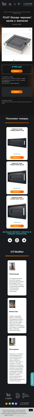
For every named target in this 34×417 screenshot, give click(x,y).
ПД (23, 397)
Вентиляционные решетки (24, 101)
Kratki (19, 13)
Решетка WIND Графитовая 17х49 (17, 129)
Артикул (15, 24)
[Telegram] (13, 403)
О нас (17, 393)
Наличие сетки (6, 78)
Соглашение (25, 396)
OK (31, 410)
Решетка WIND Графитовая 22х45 (17, 164)
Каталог (6, 11)
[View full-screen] (30, 30)
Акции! (17, 397)
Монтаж (18, 396)
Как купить (25, 394)
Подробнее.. (17, 157)
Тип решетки (5, 76)
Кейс (23, 393)
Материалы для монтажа (15, 11)
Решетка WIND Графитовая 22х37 (17, 198)
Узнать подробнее (19, 415)
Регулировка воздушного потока (11, 80)
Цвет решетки (6, 83)
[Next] (29, 44)
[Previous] (5, 44)
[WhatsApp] (9, 403)
